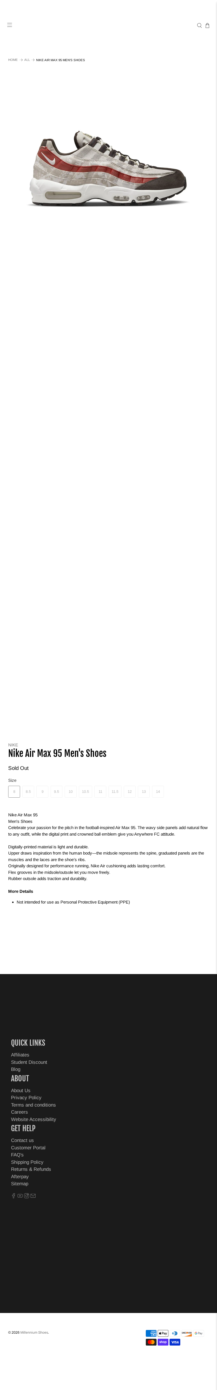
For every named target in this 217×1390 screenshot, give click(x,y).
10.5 (85, 791)
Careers (19, 1112)
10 (71, 791)
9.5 (56, 791)
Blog (15, 1069)
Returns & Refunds (31, 1169)
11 (100, 791)
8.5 (28, 791)
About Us (21, 1090)
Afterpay (20, 1176)
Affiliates (20, 1055)
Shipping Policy (27, 1162)
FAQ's (17, 1155)
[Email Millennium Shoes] (33, 1196)
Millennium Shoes (34, 1333)
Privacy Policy (26, 1097)
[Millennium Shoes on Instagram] (26, 1196)
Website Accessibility (33, 1119)
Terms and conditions (33, 1105)
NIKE (13, 744)
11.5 (115, 791)
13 (144, 791)
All (27, 59)
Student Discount (29, 1062)
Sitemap (19, 1183)
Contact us (22, 1140)
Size (12, 780)
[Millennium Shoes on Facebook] (13, 1196)
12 (130, 791)
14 (158, 791)
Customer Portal (28, 1147)
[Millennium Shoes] (108, 26)
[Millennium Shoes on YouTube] (20, 1196)
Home (13, 59)
